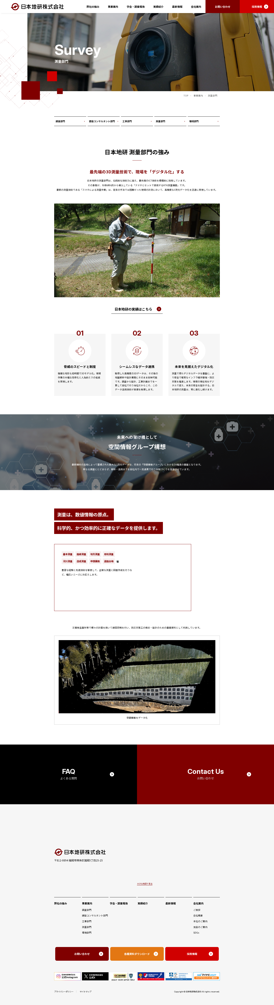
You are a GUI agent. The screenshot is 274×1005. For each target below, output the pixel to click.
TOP (185, 95)
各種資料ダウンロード (137, 954)
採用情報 (257, 6)
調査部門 (60, 121)
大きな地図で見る (144, 883)
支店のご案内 (200, 927)
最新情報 (177, 6)
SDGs (196, 932)
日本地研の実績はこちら (133, 309)
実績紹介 (158, 6)
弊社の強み (92, 6)
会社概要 (198, 915)
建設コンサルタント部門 (102, 121)
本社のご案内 (200, 921)
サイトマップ (85, 991)
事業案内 (113, 6)
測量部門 (160, 121)
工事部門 (127, 121)
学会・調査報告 (136, 6)
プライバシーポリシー (63, 991)
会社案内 (196, 6)
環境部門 (194, 121)
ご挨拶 (196, 909)
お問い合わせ (222, 6)
